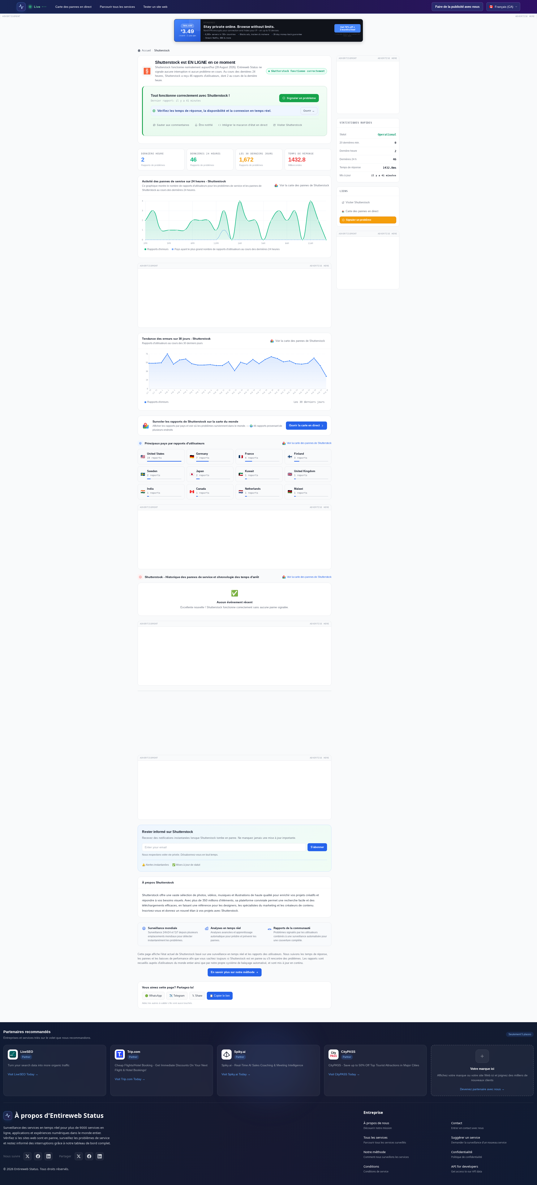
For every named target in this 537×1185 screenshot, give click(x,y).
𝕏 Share (197, 995)
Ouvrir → (309, 110)
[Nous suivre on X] (27, 1156)
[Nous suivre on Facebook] (38, 1156)
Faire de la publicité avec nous (457, 6)
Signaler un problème (301, 98)
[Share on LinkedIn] (100, 1156)
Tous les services (375, 1137)
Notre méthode (375, 1152)
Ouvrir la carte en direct (304, 425)
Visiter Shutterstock (289, 125)
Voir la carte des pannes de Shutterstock (303, 185)
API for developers (464, 1166)
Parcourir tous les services (117, 6)
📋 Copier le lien (220, 995)
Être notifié (206, 125)
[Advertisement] (234, 298)
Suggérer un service (465, 1137)
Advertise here (525, 16)
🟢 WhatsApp (153, 995)
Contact (456, 1123)
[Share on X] (79, 1156)
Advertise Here (319, 266)
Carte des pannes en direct (73, 6)
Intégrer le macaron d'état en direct (244, 125)
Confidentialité (461, 1152)
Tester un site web (155, 6)
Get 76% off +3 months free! (347, 28)
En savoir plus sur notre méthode (232, 972)
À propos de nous (376, 1123)
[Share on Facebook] (89, 1156)
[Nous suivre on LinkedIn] (48, 1156)
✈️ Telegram (177, 995)
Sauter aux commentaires (173, 125)
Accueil (146, 50)
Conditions (371, 1166)
